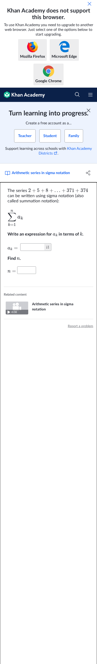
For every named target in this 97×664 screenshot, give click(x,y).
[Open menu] (90, 95)
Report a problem (80, 326)
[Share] (88, 173)
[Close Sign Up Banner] (88, 110)
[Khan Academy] (22, 95)
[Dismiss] (89, 4)
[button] (47, 247)
